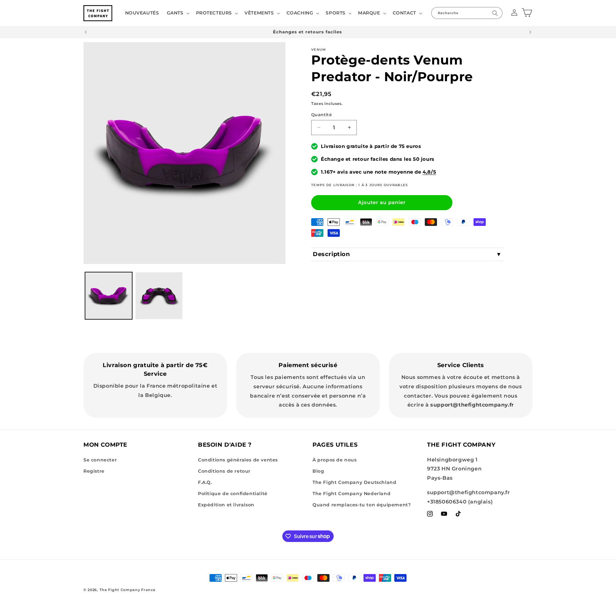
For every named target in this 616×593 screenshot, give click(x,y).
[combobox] (467, 13)
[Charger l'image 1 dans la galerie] (108, 295)
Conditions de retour (224, 471)
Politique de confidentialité (233, 493)
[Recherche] (495, 13)
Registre (94, 471)
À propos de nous (334, 460)
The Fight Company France (127, 590)
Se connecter (100, 460)
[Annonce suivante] (530, 32)
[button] (177, 13)
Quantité (321, 114)
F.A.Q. (205, 482)
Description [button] (331, 254)
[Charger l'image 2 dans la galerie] (159, 295)
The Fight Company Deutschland (354, 482)
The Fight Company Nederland (351, 493)
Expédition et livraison (226, 505)
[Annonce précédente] (86, 32)
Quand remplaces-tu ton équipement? (361, 505)
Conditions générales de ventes (238, 460)
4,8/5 (429, 172)
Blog (318, 471)
